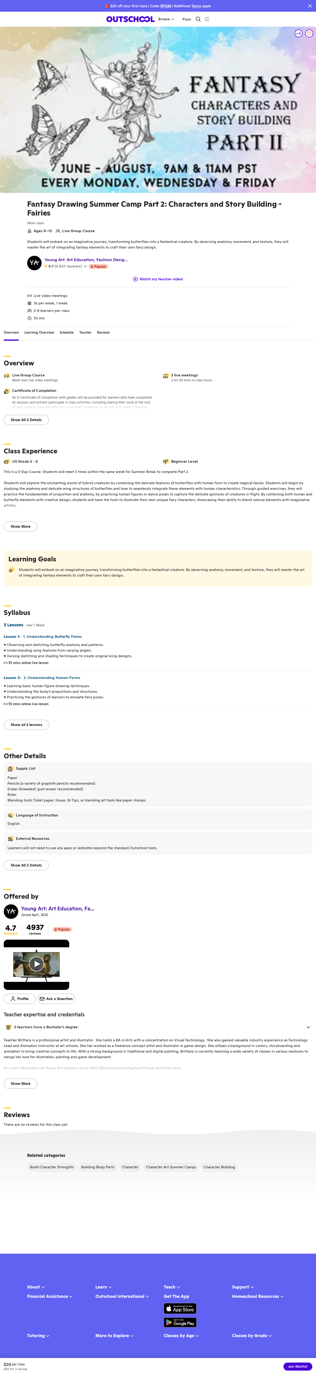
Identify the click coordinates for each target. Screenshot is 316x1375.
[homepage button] (130, 19)
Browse (164, 19)
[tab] (11, 332)
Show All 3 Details (26, 419)
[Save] (309, 33)
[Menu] (206, 19)
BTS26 (165, 6)
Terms (196, 6)
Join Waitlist (298, 1366)
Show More (20, 526)
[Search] (198, 19)
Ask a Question (59, 998)
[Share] (299, 33)
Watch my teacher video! (161, 279)
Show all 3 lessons (26, 724)
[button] (158, 1027)
